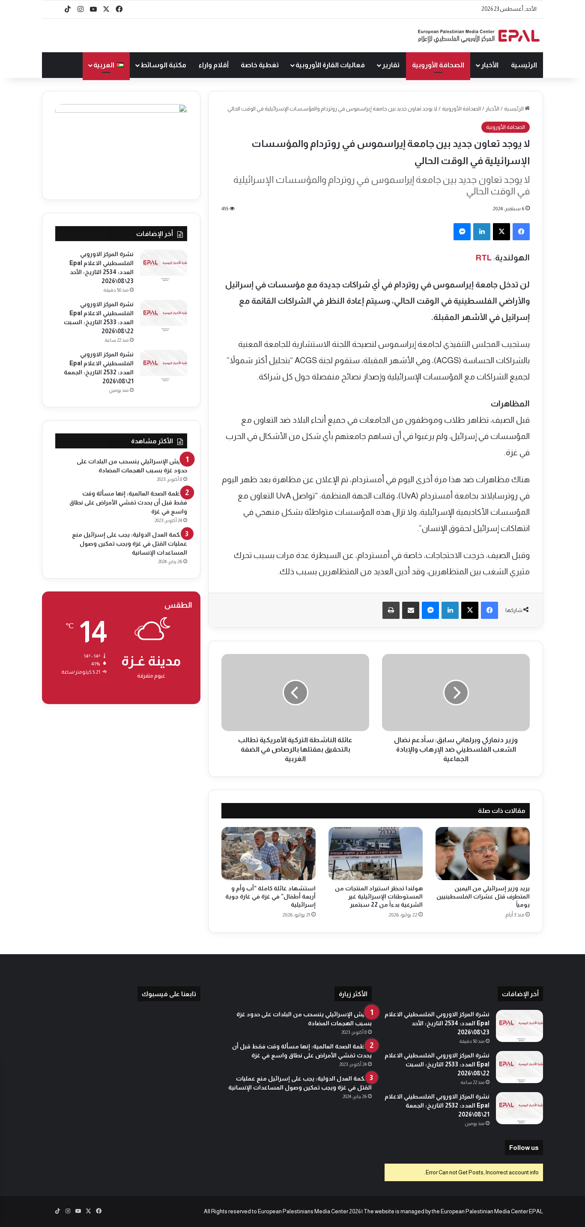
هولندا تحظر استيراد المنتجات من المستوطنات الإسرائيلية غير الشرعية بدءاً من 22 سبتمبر (379, 896)
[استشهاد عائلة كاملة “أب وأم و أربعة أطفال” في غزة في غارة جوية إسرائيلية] (268, 853)
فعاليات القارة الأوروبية (330, 65)
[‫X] (501, 231)
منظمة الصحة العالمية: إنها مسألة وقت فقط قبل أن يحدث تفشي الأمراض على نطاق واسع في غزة (128, 502)
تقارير (391, 65)
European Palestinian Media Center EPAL (492, 1211)
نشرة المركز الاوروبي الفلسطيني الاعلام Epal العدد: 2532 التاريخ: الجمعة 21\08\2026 (437, 1105)
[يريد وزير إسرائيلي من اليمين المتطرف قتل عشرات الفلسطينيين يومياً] (483, 853)
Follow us (524, 1147)
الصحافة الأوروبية (438, 65)
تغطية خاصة (260, 65)
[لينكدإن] (481, 231)
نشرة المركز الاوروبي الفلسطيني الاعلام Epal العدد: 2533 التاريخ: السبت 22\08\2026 (437, 1064)
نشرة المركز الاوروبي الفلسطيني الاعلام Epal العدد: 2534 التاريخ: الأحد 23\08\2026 (437, 1023)
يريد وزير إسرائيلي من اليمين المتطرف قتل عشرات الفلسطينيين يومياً (483, 896)
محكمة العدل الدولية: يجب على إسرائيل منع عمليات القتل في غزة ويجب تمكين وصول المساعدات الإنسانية (129, 543)
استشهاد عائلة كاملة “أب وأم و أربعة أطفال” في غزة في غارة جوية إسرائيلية (270, 896)
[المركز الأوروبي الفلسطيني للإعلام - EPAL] (479, 35)
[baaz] (54, 9)
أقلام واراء (214, 65)
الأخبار (489, 65)
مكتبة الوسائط (163, 65)
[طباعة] (391, 610)
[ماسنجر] (462, 231)
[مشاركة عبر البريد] (410, 610)
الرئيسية (524, 65)
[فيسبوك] (521, 231)
